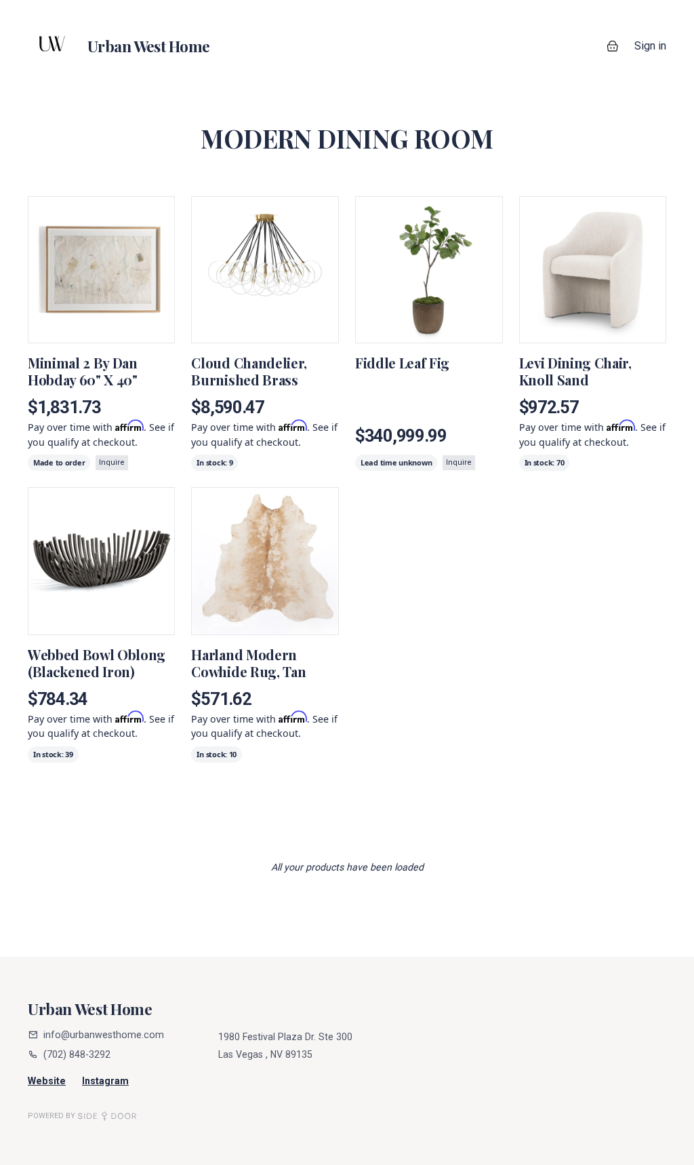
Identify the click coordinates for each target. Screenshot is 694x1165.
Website (47, 1080)
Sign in (650, 45)
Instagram (105, 1080)
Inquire (112, 462)
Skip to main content (59, 13)
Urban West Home (90, 1008)
